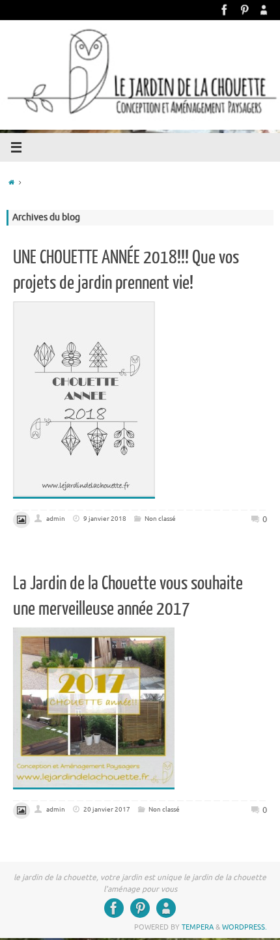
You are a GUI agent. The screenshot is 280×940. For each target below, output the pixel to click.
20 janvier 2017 (106, 809)
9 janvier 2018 (104, 518)
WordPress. (244, 927)
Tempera (198, 927)
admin (55, 518)
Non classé (160, 518)
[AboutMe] (263, 10)
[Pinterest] (244, 10)
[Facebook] (224, 10)
